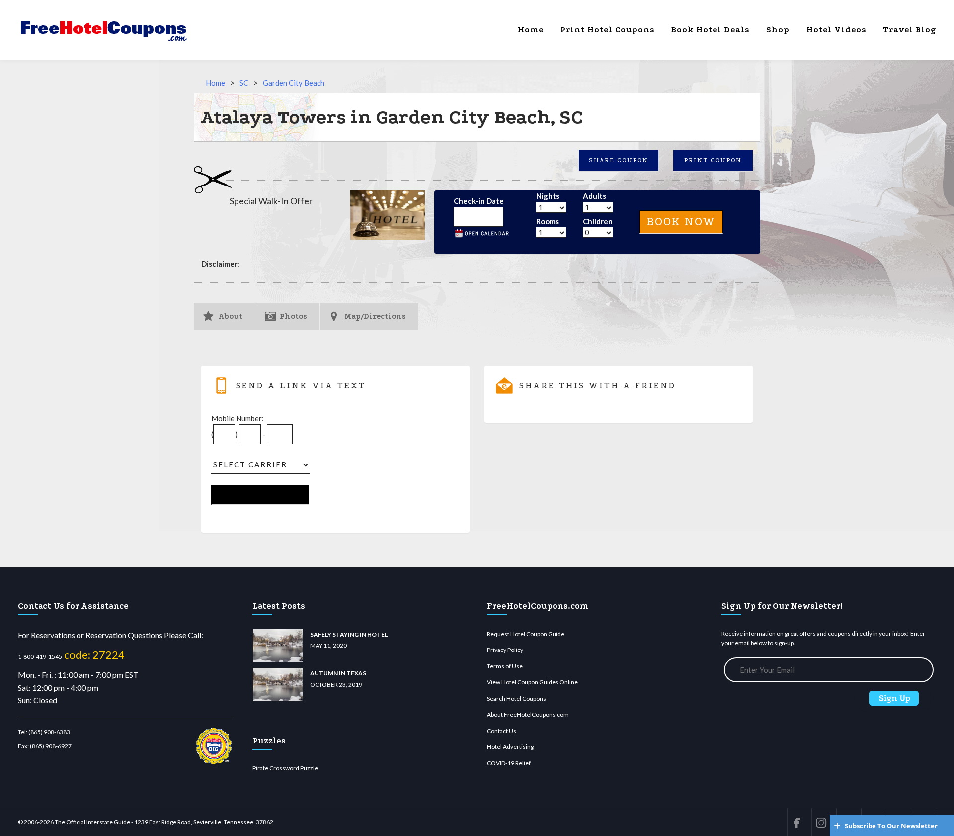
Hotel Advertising (510, 746)
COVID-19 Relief (509, 763)
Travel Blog (909, 29)
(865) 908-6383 (49, 732)
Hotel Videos (836, 29)
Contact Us (501, 731)
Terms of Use (505, 666)
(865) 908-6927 (51, 746)
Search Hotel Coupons (516, 698)
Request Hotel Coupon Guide (525, 634)
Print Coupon (713, 160)
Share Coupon (618, 160)
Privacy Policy (505, 649)
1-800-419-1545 (40, 656)
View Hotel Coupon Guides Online (532, 682)
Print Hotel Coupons (607, 29)
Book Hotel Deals (710, 29)
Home (531, 29)
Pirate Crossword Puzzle (285, 768)
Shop (778, 29)
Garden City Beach (293, 82)
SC (243, 82)
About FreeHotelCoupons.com (528, 714)
